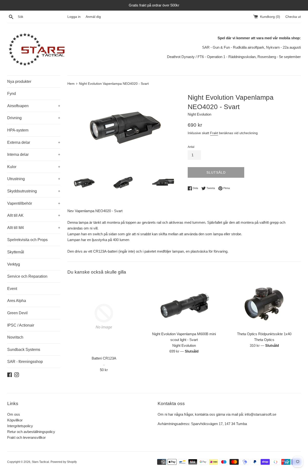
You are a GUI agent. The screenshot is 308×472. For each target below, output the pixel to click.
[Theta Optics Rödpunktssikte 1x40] (264, 304)
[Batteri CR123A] (103, 316)
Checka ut (293, 17)
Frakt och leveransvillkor (26, 437)
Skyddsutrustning (33, 191)
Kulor (33, 167)
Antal (191, 147)
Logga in (74, 17)
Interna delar (33, 154)
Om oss (13, 414)
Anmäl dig (93, 17)
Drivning (33, 118)
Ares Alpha (16, 301)
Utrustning (33, 179)
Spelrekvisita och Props (27, 240)
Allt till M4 (33, 228)
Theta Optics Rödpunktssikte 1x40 (264, 334)
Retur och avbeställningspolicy (31, 432)
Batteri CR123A (104, 358)
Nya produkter (19, 81)
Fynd (11, 94)
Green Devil (17, 313)
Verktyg (13, 264)
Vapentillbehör (33, 203)
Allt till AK (33, 215)
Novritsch (15, 337)
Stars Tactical (40, 462)
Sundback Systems (23, 349)
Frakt (214, 133)
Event (12, 289)
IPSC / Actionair (20, 325)
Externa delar (33, 142)
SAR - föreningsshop (25, 362)
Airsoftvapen (33, 106)
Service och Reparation (27, 276)
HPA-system (17, 130)
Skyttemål (15, 252)
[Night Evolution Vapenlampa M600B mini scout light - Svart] (184, 304)
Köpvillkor (15, 420)
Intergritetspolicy (20, 426)
